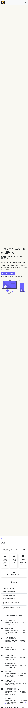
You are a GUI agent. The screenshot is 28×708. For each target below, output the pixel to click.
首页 (2, 538)
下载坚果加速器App (7, 273)
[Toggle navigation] (25, 2)
